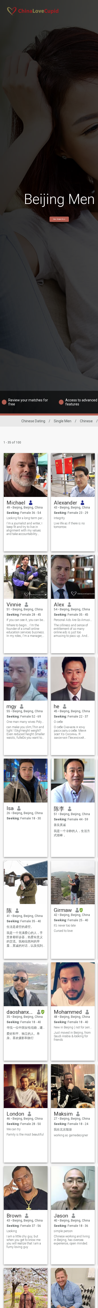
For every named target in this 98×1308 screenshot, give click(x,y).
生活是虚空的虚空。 (20, 927)
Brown (14, 1216)
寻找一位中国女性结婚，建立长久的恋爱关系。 (26, 1027)
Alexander (65, 503)
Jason (61, 1216)
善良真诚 (60, 825)
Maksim (63, 1114)
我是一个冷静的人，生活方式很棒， (72, 833)
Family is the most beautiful (25, 1134)
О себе (58, 722)
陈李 (59, 809)
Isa (10, 808)
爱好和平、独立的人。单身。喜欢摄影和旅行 (23, 1036)
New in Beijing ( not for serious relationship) (73, 1027)
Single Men (62, 421)
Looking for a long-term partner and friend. (26, 518)
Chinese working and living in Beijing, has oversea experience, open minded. (72, 1240)
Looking (12, 1231)
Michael (16, 503)
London (15, 1114)
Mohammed (68, 1012)
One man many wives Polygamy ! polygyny (26, 722)
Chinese (86, 421)
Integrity (59, 518)
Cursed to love (63, 931)
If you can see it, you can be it (26, 620)
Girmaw (63, 910)
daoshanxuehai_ (20, 1012)
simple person (63, 1231)
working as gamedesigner (71, 1135)
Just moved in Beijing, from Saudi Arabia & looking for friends (72, 1036)
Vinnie (14, 605)
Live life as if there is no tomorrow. (69, 525)
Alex (59, 605)
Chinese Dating (33, 421)
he (56, 706)
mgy (11, 706)
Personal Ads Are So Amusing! (73, 620)
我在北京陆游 (63, 1129)
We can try (14, 1129)
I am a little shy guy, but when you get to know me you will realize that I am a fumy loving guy (24, 1242)
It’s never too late (65, 925)
